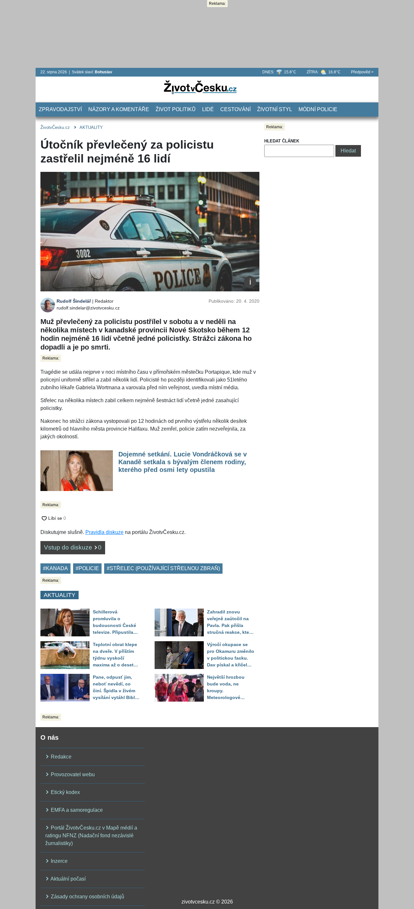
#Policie (87, 568)
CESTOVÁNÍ (235, 109)
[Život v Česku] (200, 87)
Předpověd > (362, 72)
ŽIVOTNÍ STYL (274, 109)
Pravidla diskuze (104, 532)
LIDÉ (208, 109)
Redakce (60, 756)
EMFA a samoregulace (76, 810)
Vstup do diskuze (73, 547)
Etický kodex (64, 792)
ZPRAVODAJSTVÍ (60, 109)
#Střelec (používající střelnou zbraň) (163, 568)
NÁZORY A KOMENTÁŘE (118, 109)
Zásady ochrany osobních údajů (86, 896)
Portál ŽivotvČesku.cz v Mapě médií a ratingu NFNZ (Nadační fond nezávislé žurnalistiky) (91, 835)
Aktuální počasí (67, 879)
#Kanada (55, 568)
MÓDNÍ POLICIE (318, 109)
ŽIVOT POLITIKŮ (176, 109)
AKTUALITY (91, 127)
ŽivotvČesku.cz (55, 127)
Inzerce (58, 861)
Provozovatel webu (72, 774)
